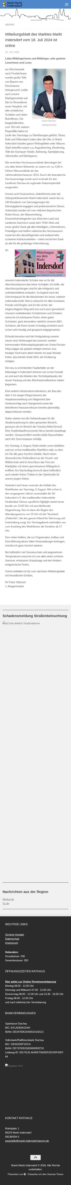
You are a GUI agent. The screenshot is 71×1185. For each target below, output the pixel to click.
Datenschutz (12, 938)
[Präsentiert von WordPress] (25, 1174)
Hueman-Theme (55, 1174)
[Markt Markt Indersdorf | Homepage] (15, 4)
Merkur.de (8, 899)
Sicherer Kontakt (14, 934)
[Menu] (66, 4)
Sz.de (6, 903)
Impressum (11, 942)
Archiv (9, 24)
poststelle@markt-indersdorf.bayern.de (27, 1140)
